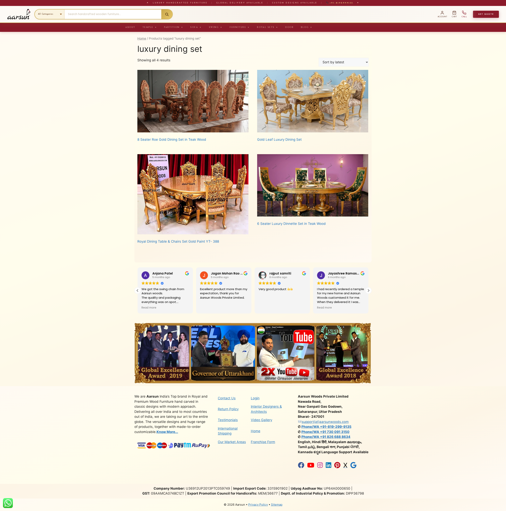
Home (141, 38)
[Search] (166, 14)
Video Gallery (261, 420)
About (130, 27)
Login (255, 398)
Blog (306, 27)
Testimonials (228, 420)
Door (289, 27)
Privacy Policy (258, 504)
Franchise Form (263, 442)
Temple (150, 27)
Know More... (167, 432)
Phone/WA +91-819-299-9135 (326, 427)
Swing (216, 27)
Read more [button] (266, 308)
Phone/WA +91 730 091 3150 (325, 432)
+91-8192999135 (340, 3)
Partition (173, 27)
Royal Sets (267, 27)
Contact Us (227, 398)
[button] (368, 290)
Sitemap (276, 504)
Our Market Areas (232, 442)
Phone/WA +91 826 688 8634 (325, 437)
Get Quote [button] (486, 14)
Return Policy (228, 409)
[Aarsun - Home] (18, 14)
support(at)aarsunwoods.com (325, 422)
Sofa (196, 27)
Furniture (240, 27)
